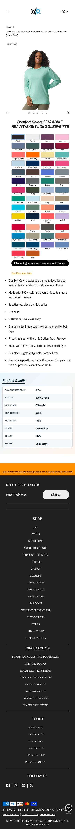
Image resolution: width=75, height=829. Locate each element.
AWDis (36, 534)
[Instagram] (15, 785)
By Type (23, 809)
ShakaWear (36, 631)
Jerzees (35, 575)
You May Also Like (21, 273)
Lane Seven (36, 582)
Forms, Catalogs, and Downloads (35, 657)
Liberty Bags (36, 589)
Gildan (36, 568)
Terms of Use (36, 755)
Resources (47, 814)
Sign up (55, 494)
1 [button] (29, 113)
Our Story (36, 741)
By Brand (9, 809)
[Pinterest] (23, 785)
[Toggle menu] (8, 11)
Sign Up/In (36, 727)
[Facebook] (8, 785)
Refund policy (36, 691)
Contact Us (36, 748)
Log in (64, 11)
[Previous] (7, 113)
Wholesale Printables (46, 821)
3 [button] (37, 113)
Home (9, 27)
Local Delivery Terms (35, 671)
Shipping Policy (36, 664)
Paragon (36, 603)
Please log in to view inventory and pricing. (40, 263)
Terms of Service (36, 698)
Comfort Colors (35, 548)
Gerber (36, 562)
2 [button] (33, 113)
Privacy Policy (35, 684)
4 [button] (42, 113)
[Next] (68, 113)
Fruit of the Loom (36, 555)
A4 (35, 527)
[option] (37, 78)
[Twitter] (31, 785)
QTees (36, 624)
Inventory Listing (36, 705)
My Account (35, 734)
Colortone (35, 541)
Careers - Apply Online (36, 677)
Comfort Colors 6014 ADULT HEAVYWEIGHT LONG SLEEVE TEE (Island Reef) (36, 33)
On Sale (62, 809)
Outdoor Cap (36, 617)
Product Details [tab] (13, 380)
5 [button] (46, 113)
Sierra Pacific (36, 638)
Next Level (36, 596)
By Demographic (42, 809)
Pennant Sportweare (36, 610)
